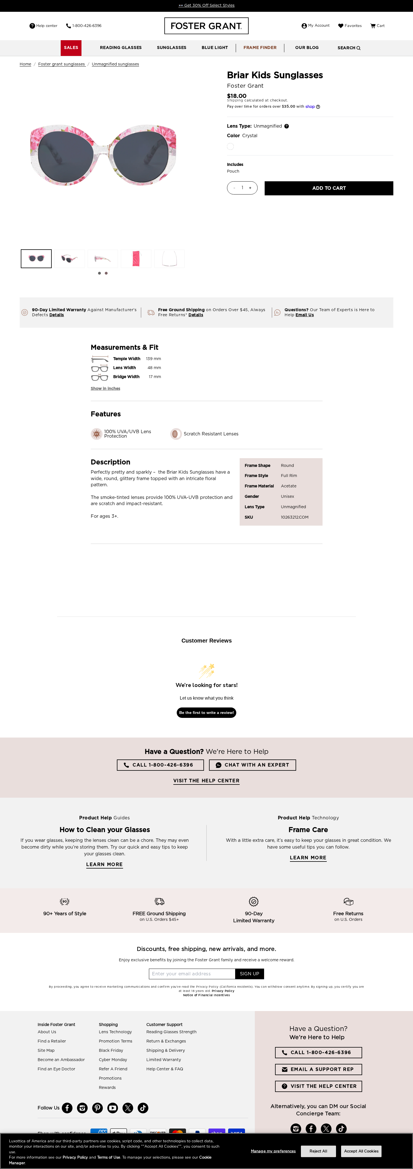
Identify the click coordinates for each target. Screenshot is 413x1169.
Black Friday (111, 1051)
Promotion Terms (115, 1041)
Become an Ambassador (61, 1060)
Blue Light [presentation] (215, 48)
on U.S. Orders (348, 920)
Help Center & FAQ (164, 1069)
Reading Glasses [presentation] (121, 48)
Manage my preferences (273, 1151)
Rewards (107, 1088)
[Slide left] (99, 273)
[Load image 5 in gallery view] (169, 259)
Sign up (249, 974)
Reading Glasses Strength (171, 1032)
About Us (47, 1032)
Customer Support (164, 1025)
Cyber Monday (113, 1060)
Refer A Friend (113, 1069)
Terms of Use (108, 1158)
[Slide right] (106, 273)
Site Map (46, 1051)
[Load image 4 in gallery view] (136, 259)
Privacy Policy (75, 1158)
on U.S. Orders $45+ (159, 920)
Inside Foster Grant (56, 1025)
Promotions (110, 1078)
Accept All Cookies (361, 1151)
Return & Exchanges (166, 1041)
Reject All (318, 1151)
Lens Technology (115, 1032)
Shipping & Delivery (165, 1051)
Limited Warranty (163, 1060)
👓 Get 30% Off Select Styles (206, 6)
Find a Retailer (52, 1041)
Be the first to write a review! (206, 712)
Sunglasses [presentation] (172, 48)
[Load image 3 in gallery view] (103, 259)
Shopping (108, 1025)
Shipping (235, 100)
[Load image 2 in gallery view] (69, 259)
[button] (121, 48)
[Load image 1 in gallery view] (36, 259)
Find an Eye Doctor (56, 1069)
